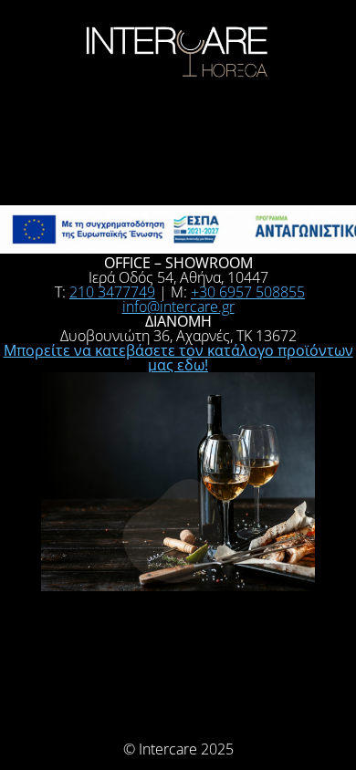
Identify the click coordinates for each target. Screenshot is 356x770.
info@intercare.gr (178, 307)
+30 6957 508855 (248, 292)
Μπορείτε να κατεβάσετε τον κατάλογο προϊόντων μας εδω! (178, 357)
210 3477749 (112, 292)
